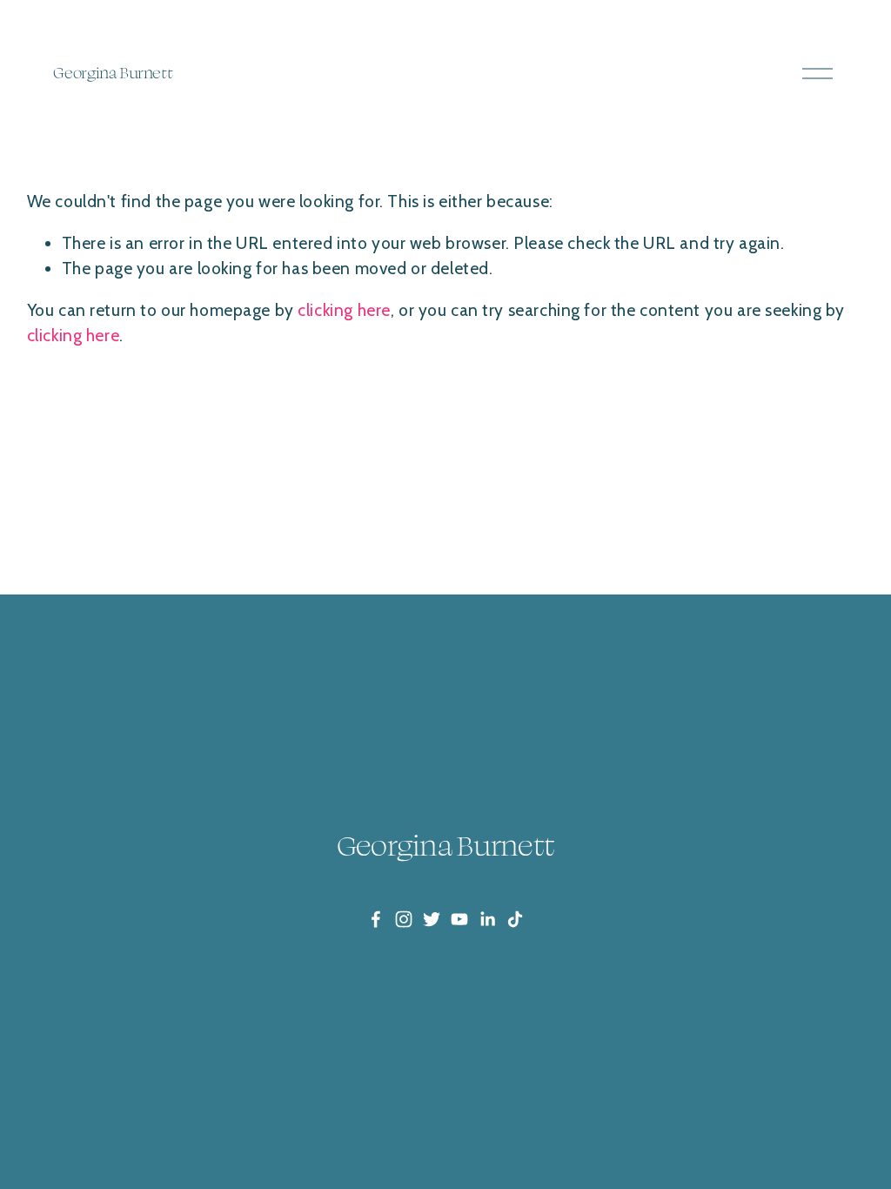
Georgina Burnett (112, 72)
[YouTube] (459, 919)
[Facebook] (376, 919)
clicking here (344, 309)
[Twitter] (431, 919)
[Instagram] (403, 919)
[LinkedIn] (487, 919)
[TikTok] (515, 919)
